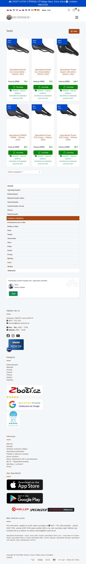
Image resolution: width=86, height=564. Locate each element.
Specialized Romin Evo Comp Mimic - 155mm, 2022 (43, 71)
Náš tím (10, 444)
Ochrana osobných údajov (17, 449)
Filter (75, 31)
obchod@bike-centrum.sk (19, 323)
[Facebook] (8, 335)
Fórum (9, 466)
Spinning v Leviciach (15, 464)
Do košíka (19, 87)
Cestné (9, 372)
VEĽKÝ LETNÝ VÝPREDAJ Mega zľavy (32, 1)
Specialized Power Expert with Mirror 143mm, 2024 (68, 71)
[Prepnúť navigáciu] (61, 17)
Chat (13, 294)
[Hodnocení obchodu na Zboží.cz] (25, 390)
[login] (77, 10)
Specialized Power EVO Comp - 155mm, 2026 (68, 137)
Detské (9, 377)
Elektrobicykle (12, 365)
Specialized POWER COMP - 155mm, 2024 (17, 137)
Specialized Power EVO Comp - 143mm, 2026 (43, 137)
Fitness (9, 375)
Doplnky (10, 380)
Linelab (76, 560)
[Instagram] (12, 335)
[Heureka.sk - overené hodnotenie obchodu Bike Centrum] (13, 419)
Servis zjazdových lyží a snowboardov (22, 459)
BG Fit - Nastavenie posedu (18, 461)
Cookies (9, 557)
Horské (9, 370)
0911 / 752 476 (15, 321)
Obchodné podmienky (15, 451)
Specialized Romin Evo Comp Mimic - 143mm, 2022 (18, 71)
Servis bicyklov (13, 456)
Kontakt (10, 446)
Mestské (10, 367)
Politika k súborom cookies (17, 454)
